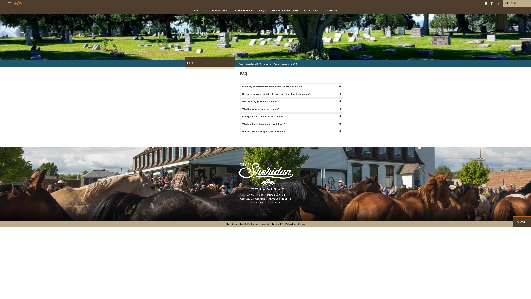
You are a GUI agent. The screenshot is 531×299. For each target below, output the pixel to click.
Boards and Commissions (320, 10)
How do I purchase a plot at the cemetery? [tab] (264, 131)
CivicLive (275, 224)
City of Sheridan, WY (248, 64)
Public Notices (244, 10)
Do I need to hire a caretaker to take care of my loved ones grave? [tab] (276, 94)
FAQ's (262, 10)
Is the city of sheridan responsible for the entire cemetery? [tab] (272, 87)
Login (523, 222)
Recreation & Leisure (285, 10)
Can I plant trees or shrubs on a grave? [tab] (262, 116)
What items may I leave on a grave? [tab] (260, 109)
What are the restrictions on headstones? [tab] (264, 124)
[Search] (506, 3)
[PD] (492, 3)
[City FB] (485, 3)
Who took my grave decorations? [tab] (259, 101)
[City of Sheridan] (18, 3)
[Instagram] (498, 3)
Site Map (301, 224)
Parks (276, 64)
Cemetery (286, 64)
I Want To (200, 10)
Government (220, 10)
